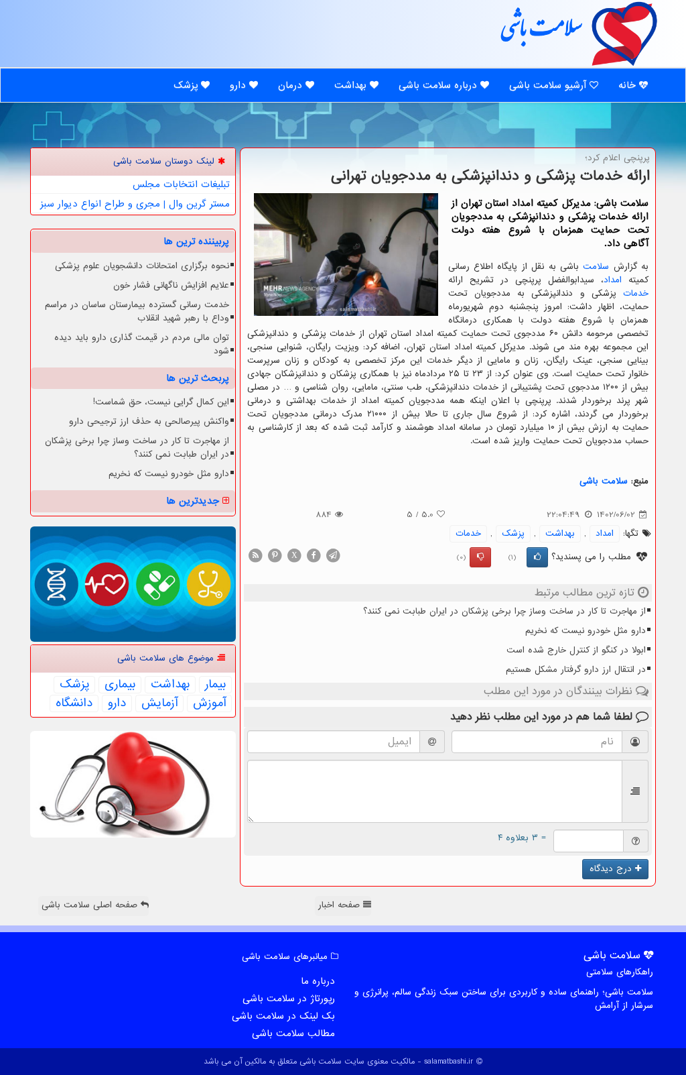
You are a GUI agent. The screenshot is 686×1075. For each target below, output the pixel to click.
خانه (628, 85)
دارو (239, 85)
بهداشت (352, 85)
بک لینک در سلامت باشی (283, 1016)
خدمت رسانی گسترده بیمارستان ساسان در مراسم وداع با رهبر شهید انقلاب (137, 311)
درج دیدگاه (612, 868)
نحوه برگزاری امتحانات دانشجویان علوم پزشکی (142, 266)
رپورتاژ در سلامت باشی (289, 998)
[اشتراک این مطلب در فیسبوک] (313, 555)
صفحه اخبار (340, 905)
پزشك (513, 533)
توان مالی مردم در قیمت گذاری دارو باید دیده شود (141, 344)
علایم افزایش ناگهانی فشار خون (171, 285)
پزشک (187, 85)
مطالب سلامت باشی (293, 1033)
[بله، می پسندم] (537, 557)
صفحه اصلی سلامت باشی (91, 905)
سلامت (596, 266)
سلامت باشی (540, 33)
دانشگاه (74, 703)
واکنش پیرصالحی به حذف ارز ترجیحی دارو (149, 421)
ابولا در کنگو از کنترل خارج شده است (576, 650)
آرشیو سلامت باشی (549, 85)
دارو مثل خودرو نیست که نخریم (585, 630)
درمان (291, 85)
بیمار (215, 684)
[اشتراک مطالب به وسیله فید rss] (255, 555)
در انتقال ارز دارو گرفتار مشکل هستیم (576, 669)
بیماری (120, 684)
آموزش (209, 703)
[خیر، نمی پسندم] (480, 557)
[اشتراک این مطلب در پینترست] (275, 555)
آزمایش (159, 703)
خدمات (635, 293)
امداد (613, 280)
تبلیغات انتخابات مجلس (181, 184)
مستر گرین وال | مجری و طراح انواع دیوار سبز (135, 203)
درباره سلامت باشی (439, 85)
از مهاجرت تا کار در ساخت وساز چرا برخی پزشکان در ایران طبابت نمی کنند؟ (504, 611)
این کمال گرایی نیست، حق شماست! (161, 402)
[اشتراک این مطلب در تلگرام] (333, 555)
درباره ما (318, 981)
